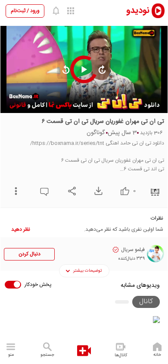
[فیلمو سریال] (155, 253)
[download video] (96, 191)
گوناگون (96, 133)
